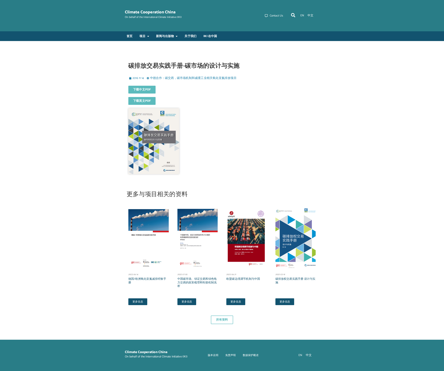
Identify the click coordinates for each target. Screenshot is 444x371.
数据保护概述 (251, 355)
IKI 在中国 (210, 36)
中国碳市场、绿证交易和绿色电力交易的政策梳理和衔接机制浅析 (197, 283)
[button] (293, 15)
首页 (130, 36)
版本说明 (213, 355)
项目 (142, 36)
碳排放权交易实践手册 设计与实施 (295, 281)
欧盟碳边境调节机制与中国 (243, 279)
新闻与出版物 (165, 36)
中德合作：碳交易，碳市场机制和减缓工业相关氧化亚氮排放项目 (193, 78)
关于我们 (191, 36)
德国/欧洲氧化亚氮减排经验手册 (147, 281)
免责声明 (230, 355)
